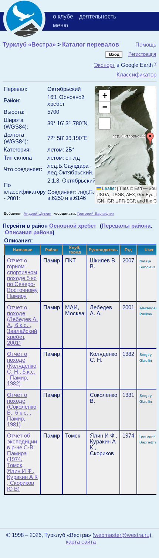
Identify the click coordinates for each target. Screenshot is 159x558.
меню (60, 25)
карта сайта (81, 542)
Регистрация (142, 54)
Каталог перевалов (90, 44)
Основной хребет (72, 225)
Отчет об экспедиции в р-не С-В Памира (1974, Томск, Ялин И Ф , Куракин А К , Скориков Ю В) (22, 462)
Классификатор (136, 74)
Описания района (29, 232)
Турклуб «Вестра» (29, 44)
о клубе (63, 16)
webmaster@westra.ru (121, 535)
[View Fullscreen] (104, 123)
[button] (150, 138)
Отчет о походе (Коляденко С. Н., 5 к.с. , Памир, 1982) (21, 369)
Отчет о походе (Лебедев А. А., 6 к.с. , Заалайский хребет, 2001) (22, 325)
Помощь (145, 44)
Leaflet (108, 188)
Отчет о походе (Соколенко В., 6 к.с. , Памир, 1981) (21, 410)
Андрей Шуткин (37, 213)
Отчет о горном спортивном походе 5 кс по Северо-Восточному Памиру (22, 278)
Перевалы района (126, 225)
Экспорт (104, 65)
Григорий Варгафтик (95, 213)
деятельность (97, 16)
